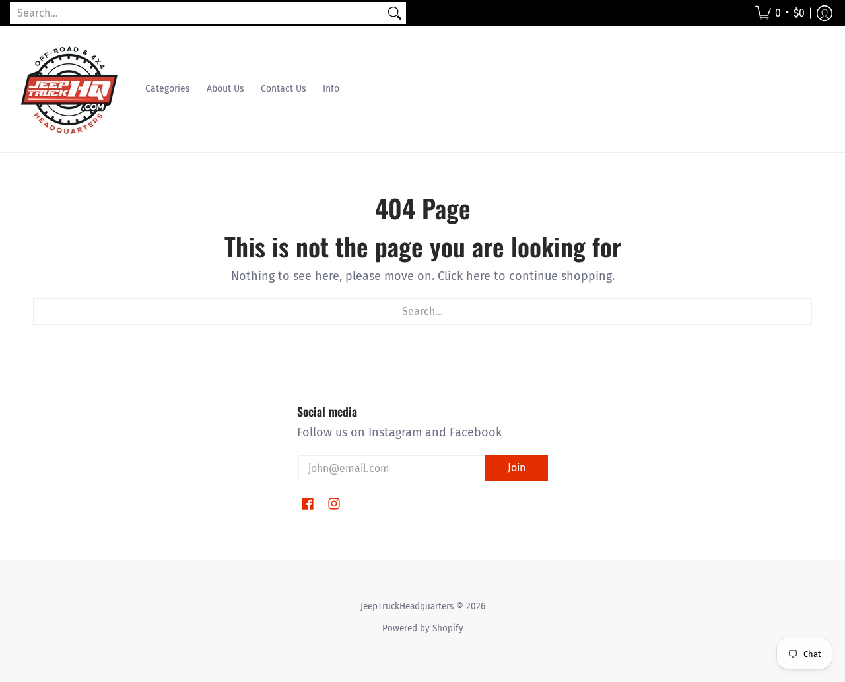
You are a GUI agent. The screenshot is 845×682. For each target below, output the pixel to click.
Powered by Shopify (422, 628)
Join (516, 467)
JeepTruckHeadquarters (407, 606)
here (478, 276)
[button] (780, 13)
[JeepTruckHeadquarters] (69, 89)
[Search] (395, 13)
